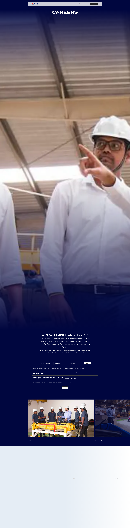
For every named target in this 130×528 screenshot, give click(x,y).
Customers (69, 3)
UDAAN (49, 3)
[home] (35, 4)
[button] (45, 3)
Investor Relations (61, 3)
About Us (54, 3)
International (78, 3)
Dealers (73, 3)
